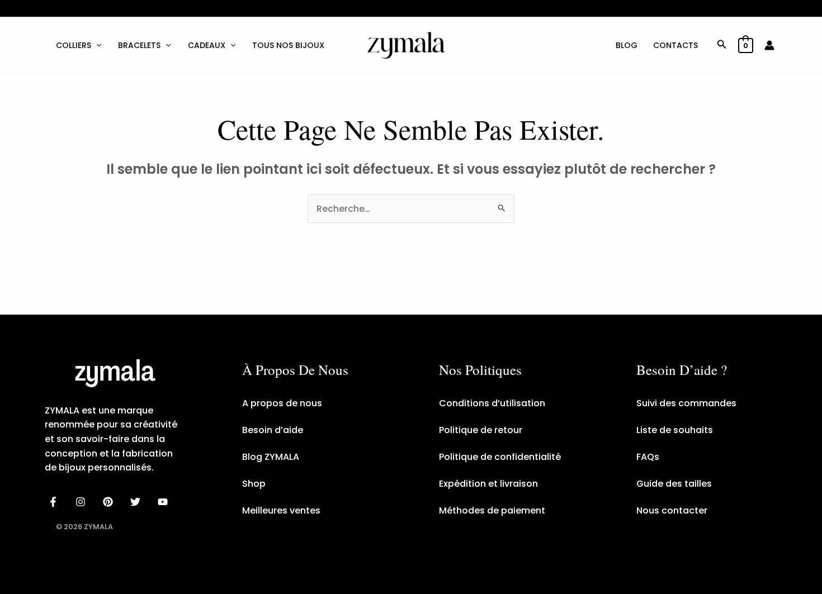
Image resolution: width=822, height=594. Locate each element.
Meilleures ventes (281, 510)
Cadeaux (206, 45)
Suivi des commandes (686, 403)
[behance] (110, 502)
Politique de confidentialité (500, 456)
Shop (254, 483)
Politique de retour (480, 430)
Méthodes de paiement (492, 510)
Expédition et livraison (488, 483)
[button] (96, 45)
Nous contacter (671, 510)
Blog (626, 45)
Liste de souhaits (674, 430)
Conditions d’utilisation (492, 403)
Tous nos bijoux (288, 45)
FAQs (647, 456)
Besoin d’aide (272, 430)
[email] (164, 502)
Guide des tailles (674, 483)
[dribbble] (136, 502)
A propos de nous (282, 403)
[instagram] (82, 502)
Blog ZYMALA (270, 456)
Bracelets (139, 45)
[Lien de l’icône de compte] (769, 45)
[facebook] (55, 502)
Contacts (675, 45)
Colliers (73, 45)
